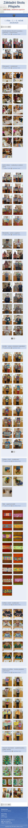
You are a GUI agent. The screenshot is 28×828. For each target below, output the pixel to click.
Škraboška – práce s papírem (11, 233)
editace (18, 826)
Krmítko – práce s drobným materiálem (13, 346)
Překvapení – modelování (9, 66)
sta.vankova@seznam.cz (9, 819)
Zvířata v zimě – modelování (10, 459)
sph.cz (21, 826)
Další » (9, 26)
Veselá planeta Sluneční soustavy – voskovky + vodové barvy (12, 31)
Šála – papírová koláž (8, 504)
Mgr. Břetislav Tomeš (16, 34)
